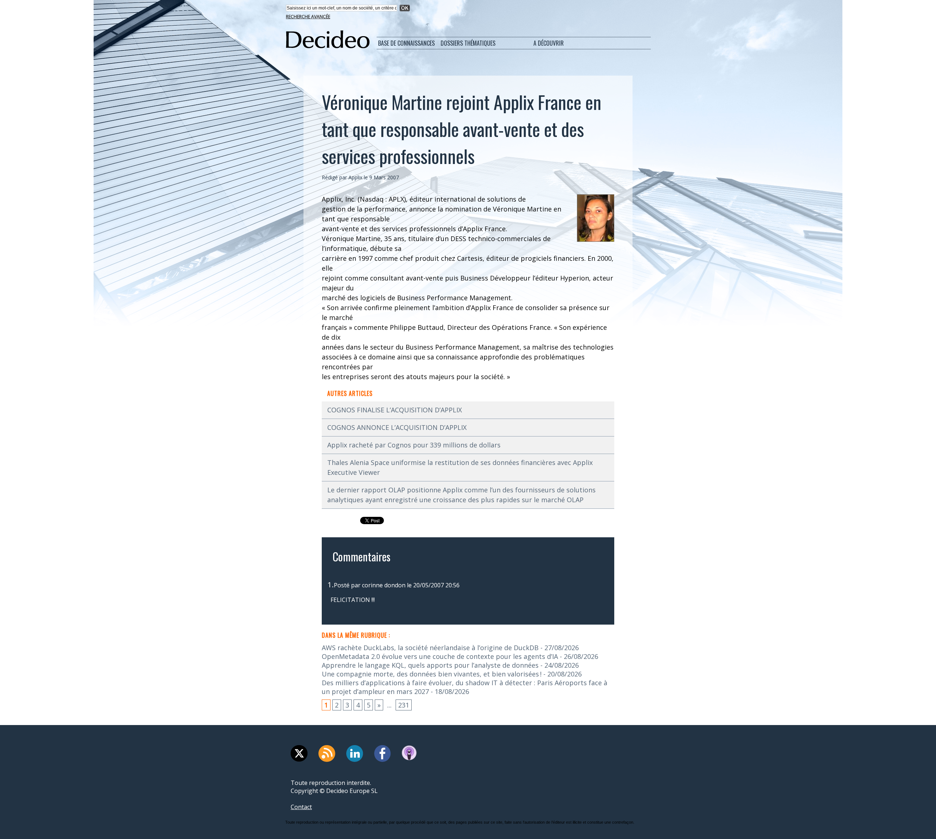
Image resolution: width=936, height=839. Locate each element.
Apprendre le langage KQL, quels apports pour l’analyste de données (430, 665)
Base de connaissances (406, 43)
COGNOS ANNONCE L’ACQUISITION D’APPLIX (397, 427)
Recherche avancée (308, 17)
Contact (301, 807)
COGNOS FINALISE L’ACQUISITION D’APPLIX (394, 409)
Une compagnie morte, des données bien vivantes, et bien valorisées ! (431, 674)
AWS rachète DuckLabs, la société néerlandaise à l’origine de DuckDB (430, 647)
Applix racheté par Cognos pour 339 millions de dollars (414, 445)
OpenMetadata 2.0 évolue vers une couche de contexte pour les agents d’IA (440, 656)
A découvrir (548, 43)
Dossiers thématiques (468, 43)
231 (403, 705)
